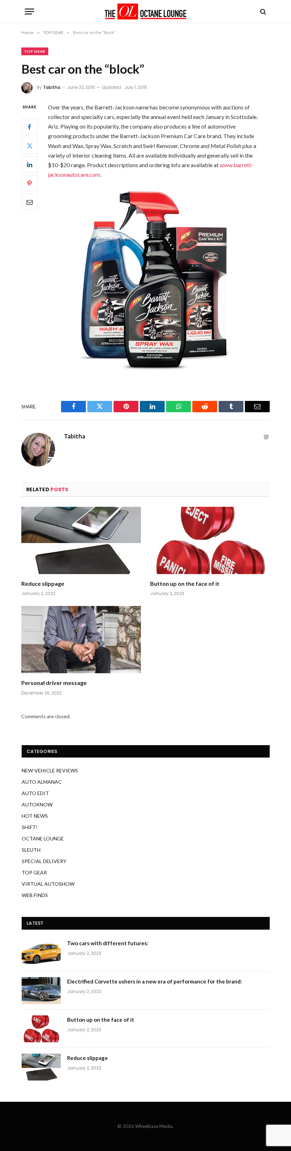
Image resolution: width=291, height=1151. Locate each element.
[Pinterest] (29, 183)
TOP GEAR (34, 51)
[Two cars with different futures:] (41, 952)
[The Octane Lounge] (145, 11)
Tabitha (51, 87)
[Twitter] (29, 145)
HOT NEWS (35, 816)
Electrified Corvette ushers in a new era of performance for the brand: (154, 981)
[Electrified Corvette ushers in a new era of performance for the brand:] (41, 990)
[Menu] (29, 11)
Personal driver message (54, 682)
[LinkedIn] (29, 164)
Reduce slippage (42, 583)
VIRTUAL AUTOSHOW (48, 884)
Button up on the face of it (184, 583)
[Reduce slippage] (81, 540)
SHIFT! (30, 827)
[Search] (262, 11)
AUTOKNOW (37, 804)
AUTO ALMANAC (42, 782)
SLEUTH (31, 850)
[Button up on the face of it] (210, 540)
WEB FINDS (35, 895)
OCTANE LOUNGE (43, 838)
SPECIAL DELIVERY (44, 861)
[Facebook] (29, 127)
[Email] (29, 202)
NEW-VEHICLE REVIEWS (50, 770)
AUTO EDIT (35, 793)
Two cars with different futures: (107, 943)
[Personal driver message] (81, 639)
